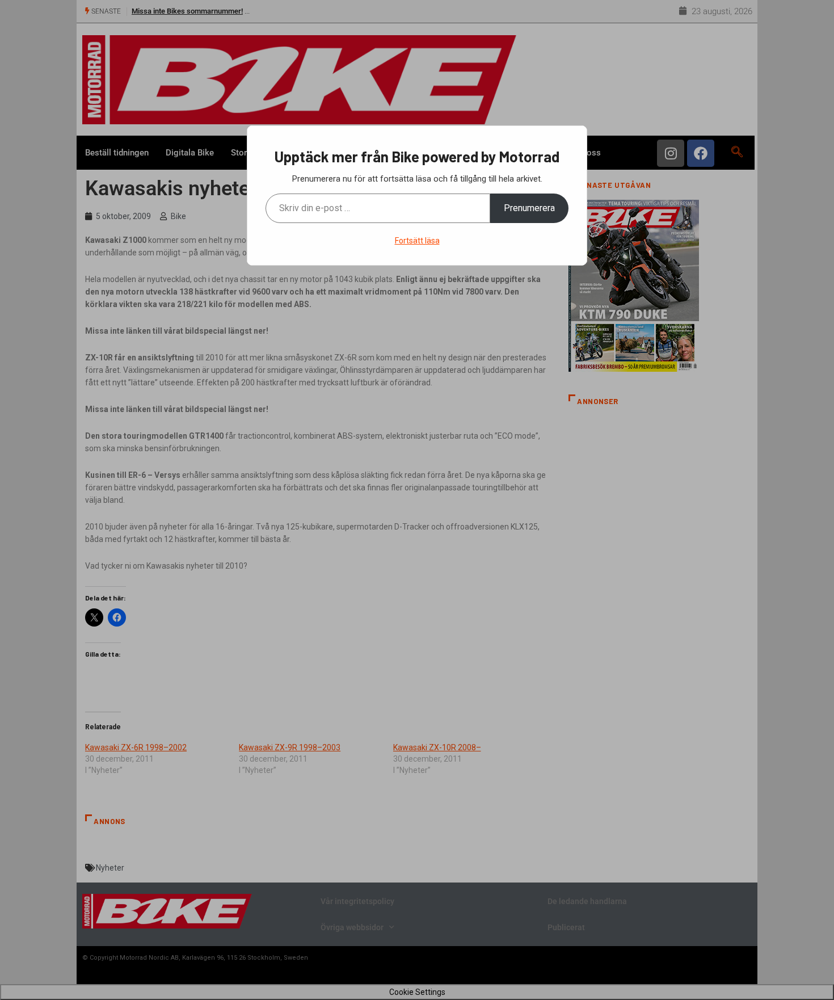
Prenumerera (529, 208)
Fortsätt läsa (417, 240)
